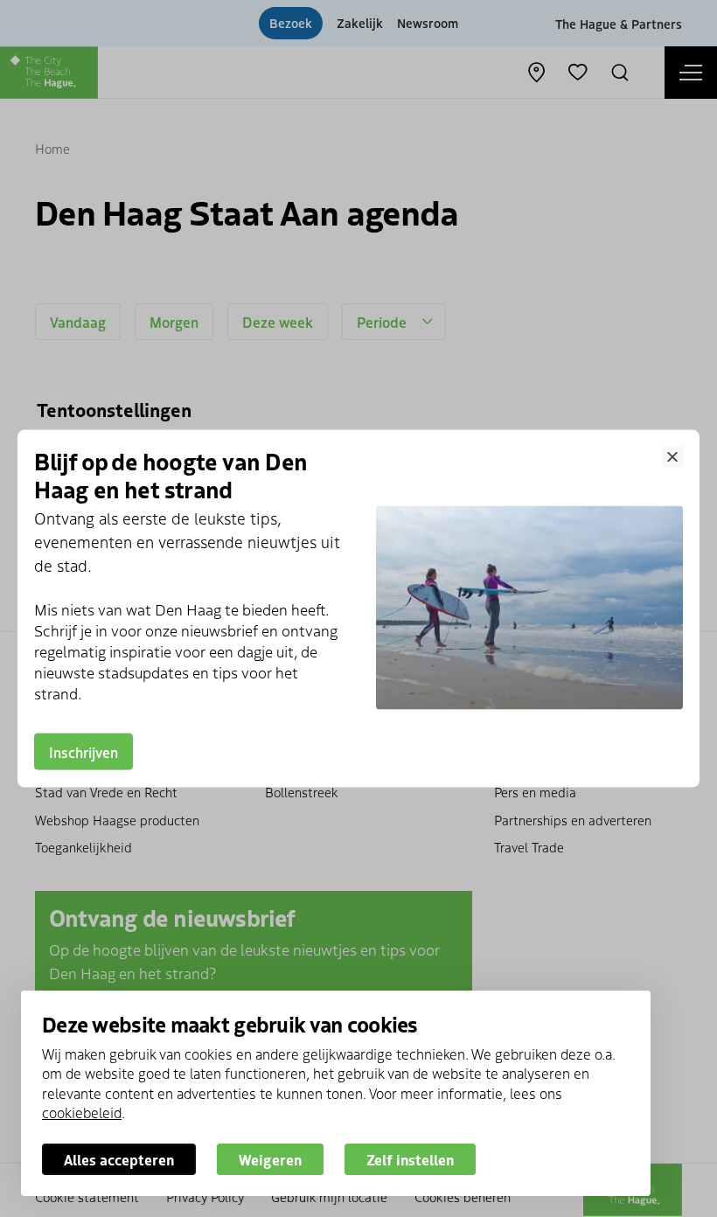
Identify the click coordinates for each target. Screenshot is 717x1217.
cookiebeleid (82, 1112)
